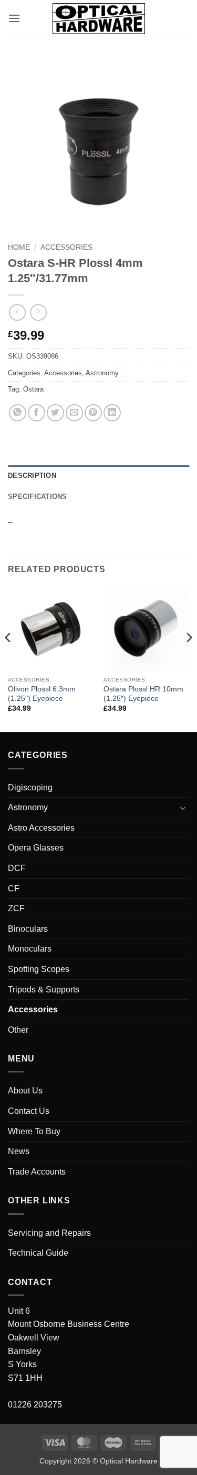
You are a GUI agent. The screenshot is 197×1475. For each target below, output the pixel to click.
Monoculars (29, 948)
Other (18, 1029)
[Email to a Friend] (74, 412)
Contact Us (28, 1111)
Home (19, 247)
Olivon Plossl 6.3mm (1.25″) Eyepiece (42, 693)
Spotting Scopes (38, 969)
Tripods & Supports (43, 989)
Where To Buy (34, 1131)
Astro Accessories (41, 827)
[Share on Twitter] (55, 412)
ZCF (16, 908)
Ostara (33, 389)
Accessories (66, 247)
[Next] (188, 658)
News (18, 1151)
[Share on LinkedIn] (112, 412)
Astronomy (102, 373)
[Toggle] (183, 807)
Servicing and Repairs (49, 1232)
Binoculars (28, 928)
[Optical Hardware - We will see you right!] (98, 19)
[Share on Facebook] (36, 412)
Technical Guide (38, 1252)
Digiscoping (30, 787)
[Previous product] (38, 312)
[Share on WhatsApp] (17, 412)
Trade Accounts (37, 1171)
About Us (25, 1090)
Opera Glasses (36, 847)
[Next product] (17, 312)
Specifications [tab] (37, 496)
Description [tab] (32, 475)
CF (13, 888)
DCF (17, 868)
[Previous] (8, 658)
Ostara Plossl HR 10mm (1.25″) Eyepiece (143, 693)
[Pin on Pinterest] (93, 412)
